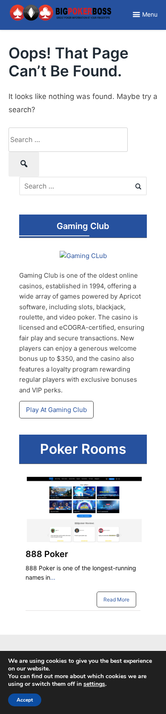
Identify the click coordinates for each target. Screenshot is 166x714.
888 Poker (47, 554)
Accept (25, 700)
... (52, 577)
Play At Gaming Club (56, 410)
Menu (149, 14)
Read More (116, 599)
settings (94, 684)
